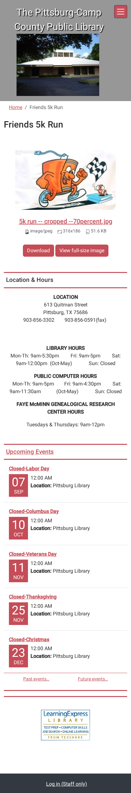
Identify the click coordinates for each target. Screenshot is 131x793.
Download (38, 250)
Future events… (93, 678)
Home (15, 107)
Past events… (36, 678)
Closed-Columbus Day (34, 511)
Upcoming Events (30, 451)
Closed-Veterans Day (33, 554)
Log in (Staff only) (66, 784)
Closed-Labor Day (29, 469)
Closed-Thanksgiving (33, 597)
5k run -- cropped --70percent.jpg (65, 221)
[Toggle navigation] (120, 11)
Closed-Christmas (29, 639)
